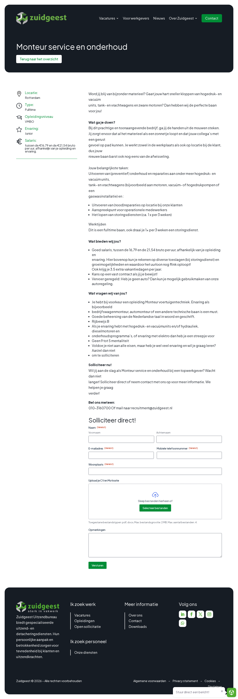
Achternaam (163, 432)
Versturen (97, 565)
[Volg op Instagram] (209, 614)
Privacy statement (185, 681)
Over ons (135, 615)
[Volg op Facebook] (191, 614)
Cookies (210, 681)
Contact (211, 18)
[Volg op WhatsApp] (182, 623)
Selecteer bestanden (155, 508)
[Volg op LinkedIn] (182, 614)
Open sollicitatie (87, 626)
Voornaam (94, 432)
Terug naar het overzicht (39, 59)
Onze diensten (85, 652)
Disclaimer (215, 687)
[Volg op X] (200, 614)
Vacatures (82, 615)
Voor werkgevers (136, 18)
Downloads (138, 626)
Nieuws (159, 18)
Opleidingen (84, 621)
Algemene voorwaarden (149, 681)
